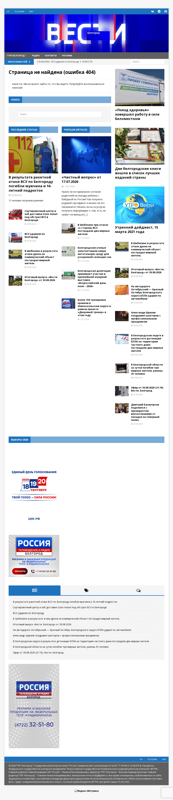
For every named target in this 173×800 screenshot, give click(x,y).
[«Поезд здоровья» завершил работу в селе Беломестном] (139, 87)
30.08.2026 (16, 195)
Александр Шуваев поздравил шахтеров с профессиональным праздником (146, 317)
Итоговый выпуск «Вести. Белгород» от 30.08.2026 (41, 278)
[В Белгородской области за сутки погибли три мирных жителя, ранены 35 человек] (122, 368)
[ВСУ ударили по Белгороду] (15, 237)
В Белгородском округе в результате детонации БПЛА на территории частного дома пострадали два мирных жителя (147, 343)
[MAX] (166, 11)
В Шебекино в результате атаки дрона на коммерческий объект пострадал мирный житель (41, 257)
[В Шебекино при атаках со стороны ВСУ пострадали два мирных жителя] (68, 228)
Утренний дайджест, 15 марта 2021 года (136, 229)
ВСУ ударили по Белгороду (35, 235)
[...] (86, 214)
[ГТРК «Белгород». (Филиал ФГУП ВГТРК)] (86, 50)
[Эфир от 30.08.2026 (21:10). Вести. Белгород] (122, 391)
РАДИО (36, 55)
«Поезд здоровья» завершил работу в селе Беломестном (137, 114)
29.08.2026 (138, 394)
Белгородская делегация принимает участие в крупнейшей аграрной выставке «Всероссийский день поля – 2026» (94, 278)
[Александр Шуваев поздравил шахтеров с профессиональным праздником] (122, 316)
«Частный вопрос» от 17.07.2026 (81, 179)
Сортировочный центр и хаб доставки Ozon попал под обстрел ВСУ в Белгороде (41, 215)
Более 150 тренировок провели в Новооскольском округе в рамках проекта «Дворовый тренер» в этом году (94, 307)
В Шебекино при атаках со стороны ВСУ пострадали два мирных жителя (94, 229)
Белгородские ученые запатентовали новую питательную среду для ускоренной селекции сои (94, 252)
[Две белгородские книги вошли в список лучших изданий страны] (139, 146)
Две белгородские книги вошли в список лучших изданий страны (138, 173)
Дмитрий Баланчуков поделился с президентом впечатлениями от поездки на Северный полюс (145, 412)
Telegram (19, 11)
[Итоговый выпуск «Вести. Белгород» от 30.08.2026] (15, 281)
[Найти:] (147, 61)
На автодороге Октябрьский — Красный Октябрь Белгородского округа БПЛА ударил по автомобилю (147, 292)
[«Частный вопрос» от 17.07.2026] (86, 154)
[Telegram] (159, 11)
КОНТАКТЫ (51, 55)
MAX (31, 11)
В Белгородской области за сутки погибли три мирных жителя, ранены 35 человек (147, 369)
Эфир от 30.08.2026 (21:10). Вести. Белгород (147, 389)
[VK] (152, 11)
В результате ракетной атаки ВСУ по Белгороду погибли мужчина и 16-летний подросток (31, 184)
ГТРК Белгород (15, 55)
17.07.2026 (69, 186)
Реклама (67, 55)
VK (8, 11)
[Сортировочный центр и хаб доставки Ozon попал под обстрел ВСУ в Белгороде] (15, 214)
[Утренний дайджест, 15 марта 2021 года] (139, 205)
